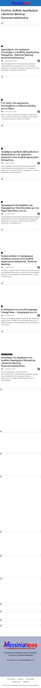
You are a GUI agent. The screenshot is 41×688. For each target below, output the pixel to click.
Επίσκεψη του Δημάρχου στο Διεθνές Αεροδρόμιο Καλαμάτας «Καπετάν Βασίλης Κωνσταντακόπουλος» (18, 361)
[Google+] (18, 664)
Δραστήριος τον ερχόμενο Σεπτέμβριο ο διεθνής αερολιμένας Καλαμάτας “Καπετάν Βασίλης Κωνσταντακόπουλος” (20, 53)
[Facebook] (9, 664)
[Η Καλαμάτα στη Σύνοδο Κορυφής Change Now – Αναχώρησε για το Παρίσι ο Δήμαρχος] (20, 294)
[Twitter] (27, 664)
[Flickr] (13, 664)
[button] (37, 3)
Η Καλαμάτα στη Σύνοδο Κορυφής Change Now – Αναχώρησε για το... (19, 311)
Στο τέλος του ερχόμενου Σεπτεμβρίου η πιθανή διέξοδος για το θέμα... (18, 105)
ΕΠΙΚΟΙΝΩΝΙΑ (30, 679)
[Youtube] (32, 664)
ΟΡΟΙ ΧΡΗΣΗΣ (11, 679)
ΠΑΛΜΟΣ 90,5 (16, 682)
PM (2, 61)
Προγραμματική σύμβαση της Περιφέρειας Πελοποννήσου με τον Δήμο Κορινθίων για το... (20, 208)
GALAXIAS (26, 682)
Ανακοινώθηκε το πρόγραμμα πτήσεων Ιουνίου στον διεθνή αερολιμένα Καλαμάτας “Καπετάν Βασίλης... (19, 260)
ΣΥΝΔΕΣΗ (20, 679)
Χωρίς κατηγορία (7, 354)
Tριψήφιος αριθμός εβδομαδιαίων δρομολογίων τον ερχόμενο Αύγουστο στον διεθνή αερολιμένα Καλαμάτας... (19, 155)
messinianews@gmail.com (25, 660)
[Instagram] (23, 664)
